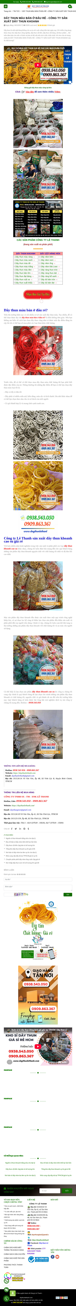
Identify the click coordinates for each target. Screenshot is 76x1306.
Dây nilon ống (47, 263)
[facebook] (53, 1257)
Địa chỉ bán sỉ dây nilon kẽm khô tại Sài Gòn (21, 842)
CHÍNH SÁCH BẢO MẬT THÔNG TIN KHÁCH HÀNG (14, 1249)
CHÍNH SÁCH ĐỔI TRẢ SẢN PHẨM (14, 1259)
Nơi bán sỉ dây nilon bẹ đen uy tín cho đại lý (21, 852)
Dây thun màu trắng (24, 266)
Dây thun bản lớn (22, 273)
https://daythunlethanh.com (24, 773)
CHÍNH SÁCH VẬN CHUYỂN (14, 1254)
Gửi (67, 894)
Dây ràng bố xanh (49, 276)
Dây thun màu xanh (24, 260)
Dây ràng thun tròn (49, 270)
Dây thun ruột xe (22, 279)
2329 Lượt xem (30, 25)
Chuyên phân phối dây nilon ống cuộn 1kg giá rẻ (23, 859)
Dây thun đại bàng (23, 276)
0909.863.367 (38, 2)
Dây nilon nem (47, 260)
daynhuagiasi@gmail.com (54, 2)
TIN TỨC (16, 11)
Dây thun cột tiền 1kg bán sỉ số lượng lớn (20, 845)
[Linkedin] (20, 829)
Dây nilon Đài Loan (49, 266)
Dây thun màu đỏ (22, 263)
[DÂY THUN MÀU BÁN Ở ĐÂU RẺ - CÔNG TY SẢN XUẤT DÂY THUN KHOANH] (38, 6)
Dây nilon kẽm (47, 257)
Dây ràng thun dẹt (49, 273)
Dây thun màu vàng (24, 257)
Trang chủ (7, 11)
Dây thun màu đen (23, 270)
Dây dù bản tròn (48, 279)
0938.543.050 (26, 2)
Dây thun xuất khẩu (23, 283)
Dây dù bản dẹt (47, 283)
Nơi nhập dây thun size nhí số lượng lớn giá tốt (22, 863)
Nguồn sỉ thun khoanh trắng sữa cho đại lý (21, 838)
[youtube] (57, 1257)
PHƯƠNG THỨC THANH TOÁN (13, 1266)
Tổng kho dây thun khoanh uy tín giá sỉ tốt (20, 849)
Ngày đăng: (9, 25)
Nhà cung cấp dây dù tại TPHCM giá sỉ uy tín (21, 856)
